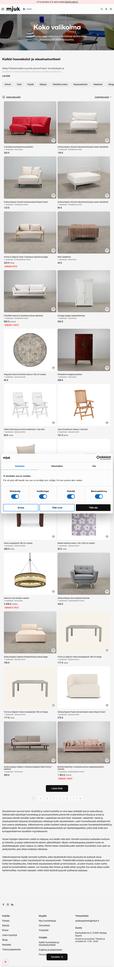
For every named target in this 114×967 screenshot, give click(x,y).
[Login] (106, 9)
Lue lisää (6, 76)
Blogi (5, 940)
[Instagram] (8, 904)
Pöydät (30, 84)
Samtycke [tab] (20, 465)
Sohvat (8, 84)
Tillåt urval (57, 507)
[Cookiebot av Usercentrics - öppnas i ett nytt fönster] (98, 458)
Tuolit (19, 84)
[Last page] (80, 798)
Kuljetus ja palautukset (50, 950)
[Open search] (102, 9)
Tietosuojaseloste (11, 949)
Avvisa (21, 507)
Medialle (6, 945)
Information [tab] (57, 465)
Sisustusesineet (80, 84)
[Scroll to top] (5, 961)
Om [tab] (94, 465)
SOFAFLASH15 (71, 2)
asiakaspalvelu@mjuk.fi (87, 921)
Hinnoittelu (44, 925)
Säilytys (43, 84)
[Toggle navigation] (2, 9)
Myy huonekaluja (47, 921)
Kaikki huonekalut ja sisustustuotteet (49, 943)
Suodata (55, 956)
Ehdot (5, 930)
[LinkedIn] (12, 904)
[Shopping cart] (110, 9)
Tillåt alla (93, 507)
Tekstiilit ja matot (60, 84)
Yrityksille (44, 930)
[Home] (13, 9)
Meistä (5, 925)
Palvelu (6, 921)
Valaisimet (97, 84)
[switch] (43, 496)
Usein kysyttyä (9, 935)
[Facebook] (3, 904)
